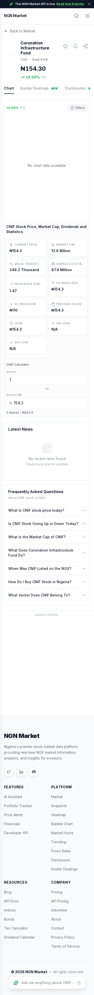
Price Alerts (13, 815)
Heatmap (58, 815)
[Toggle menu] (87, 15)
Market (57, 797)
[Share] (85, 46)
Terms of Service (65, 946)
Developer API (16, 833)
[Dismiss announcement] (89, 4)
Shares (11, 371)
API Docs (11, 901)
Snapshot (59, 806)
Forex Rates (61, 851)
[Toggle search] (76, 15)
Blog (8, 892)
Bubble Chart (62, 824)
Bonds (9, 919)
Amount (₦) (14, 395)
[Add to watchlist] (65, 46)
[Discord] (34, 772)
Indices (10, 910)
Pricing (56, 892)
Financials (12, 824)
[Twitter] (9, 772)
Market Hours (62, 833)
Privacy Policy (62, 937)
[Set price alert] (75, 46)
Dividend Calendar (19, 937)
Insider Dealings (38, 88)
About (56, 919)
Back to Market (22, 31)
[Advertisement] (47, 666)
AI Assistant (13, 797)
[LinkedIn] (21, 772)
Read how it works (70, 4)
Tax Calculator (16, 928)
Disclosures (60, 860)
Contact (57, 928)
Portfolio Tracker (18, 806)
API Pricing (60, 901)
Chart (9, 88)
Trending (58, 842)
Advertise (59, 910)
